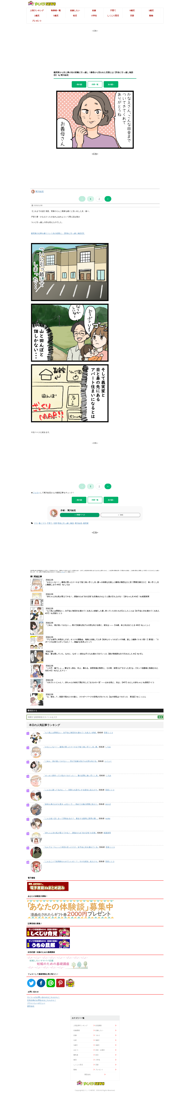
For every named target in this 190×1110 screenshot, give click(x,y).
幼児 (75, 15)
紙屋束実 (107, 833)
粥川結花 (39, 191)
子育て (113, 10)
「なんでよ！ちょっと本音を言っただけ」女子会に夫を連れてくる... (71, 847)
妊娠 (94, 10)
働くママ (42, 523)
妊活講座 (98, 1025)
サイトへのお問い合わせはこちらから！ (43, 997)
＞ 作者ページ (79, 515)
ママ (36, 523)
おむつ (76, 1050)
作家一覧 (95, 84)
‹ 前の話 (79, 84)
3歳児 (55, 15)
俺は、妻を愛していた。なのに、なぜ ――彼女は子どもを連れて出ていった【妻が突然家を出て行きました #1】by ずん (94, 654)
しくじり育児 (113, 15)
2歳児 (36, 15)
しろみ (108, 747)
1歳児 (151, 10)
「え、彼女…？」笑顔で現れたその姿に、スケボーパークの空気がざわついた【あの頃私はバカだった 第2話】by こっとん (95, 697)
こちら (62, 572)
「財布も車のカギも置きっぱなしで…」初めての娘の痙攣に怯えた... (70, 804)
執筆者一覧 (56, 10)
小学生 (94, 15)
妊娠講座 (77, 1030)
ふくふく (108, 761)
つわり (97, 1035)
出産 (75, 1040)
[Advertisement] (95, 48)
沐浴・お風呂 (100, 1050)
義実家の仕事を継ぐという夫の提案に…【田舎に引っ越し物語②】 (58, 233)
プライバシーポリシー (36, 1003)
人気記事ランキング (81, 1025)
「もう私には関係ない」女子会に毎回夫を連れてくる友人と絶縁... (70, 732)
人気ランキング (37, 10)
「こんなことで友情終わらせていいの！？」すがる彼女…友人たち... (70, 861)
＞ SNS (120, 515)
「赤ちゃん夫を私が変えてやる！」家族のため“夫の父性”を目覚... (70, 833)
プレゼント (37, 20)
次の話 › (111, 84)
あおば (108, 804)
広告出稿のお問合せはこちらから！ (41, 1000)
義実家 (86, 523)
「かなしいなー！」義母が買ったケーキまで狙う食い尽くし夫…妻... (70, 747)
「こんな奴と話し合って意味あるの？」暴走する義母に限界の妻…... (70, 818)
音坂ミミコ (108, 732)
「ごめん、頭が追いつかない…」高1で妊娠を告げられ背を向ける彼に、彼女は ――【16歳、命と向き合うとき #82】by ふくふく (97, 625)
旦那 (132, 15)
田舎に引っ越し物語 (66, 523)
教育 (75, 1060)
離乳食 (76, 1055)
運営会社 (30, 1006)
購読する (33, 710)
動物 (151, 15)
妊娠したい (75, 10)
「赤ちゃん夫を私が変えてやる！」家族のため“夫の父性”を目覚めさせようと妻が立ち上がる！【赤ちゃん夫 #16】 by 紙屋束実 (97, 596)
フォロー (36, 492)
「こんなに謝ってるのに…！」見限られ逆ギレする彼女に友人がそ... (70, 790)
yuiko (107, 818)
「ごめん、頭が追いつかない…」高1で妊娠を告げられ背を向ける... (70, 761)
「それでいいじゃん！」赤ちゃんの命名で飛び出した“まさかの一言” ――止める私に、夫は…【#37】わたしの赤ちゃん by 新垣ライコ (99, 682)
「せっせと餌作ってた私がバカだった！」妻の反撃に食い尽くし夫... (71, 775)
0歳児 (132, 10)
